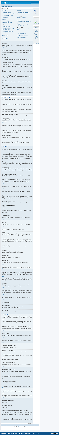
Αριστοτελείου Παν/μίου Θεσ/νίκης (36, 30)
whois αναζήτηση (29, 411)
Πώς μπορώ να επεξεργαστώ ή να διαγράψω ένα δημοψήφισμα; (8, 28)
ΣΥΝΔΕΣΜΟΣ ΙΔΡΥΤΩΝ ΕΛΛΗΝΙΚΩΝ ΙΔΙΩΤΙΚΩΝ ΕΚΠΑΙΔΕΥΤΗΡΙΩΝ (36, 24)
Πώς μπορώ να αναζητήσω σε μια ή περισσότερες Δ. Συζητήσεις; (23, 23)
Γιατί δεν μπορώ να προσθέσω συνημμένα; (6, 29)
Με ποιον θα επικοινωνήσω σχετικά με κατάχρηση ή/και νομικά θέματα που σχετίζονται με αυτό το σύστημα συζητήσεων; (24, 37)
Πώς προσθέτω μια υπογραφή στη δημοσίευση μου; (7, 26)
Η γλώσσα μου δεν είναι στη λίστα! (5, 20)
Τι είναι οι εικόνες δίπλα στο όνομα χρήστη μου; (6, 21)
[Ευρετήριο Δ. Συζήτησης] (4, 2)
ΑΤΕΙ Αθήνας (36, 34)
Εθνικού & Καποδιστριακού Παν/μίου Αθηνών (36, 31)
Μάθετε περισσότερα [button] (36, 433)
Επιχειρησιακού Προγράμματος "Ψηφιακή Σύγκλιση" (36, 38)
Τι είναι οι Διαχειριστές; (19, 10)
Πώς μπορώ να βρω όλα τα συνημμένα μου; (21, 33)
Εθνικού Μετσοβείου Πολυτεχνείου (36, 32)
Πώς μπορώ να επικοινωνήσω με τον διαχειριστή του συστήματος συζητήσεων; (23, 38)
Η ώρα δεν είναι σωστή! (4, 19)
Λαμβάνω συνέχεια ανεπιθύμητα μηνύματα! (21, 17)
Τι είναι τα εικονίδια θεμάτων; (4, 39)
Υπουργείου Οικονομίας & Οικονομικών (36, 43)
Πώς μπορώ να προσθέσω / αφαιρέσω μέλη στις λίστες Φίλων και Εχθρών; (24, 21)
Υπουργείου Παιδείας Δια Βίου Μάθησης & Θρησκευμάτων (36, 42)
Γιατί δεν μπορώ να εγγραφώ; (4, 11)
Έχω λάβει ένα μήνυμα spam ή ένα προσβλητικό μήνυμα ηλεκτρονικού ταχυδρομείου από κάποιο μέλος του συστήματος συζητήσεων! (24, 18)
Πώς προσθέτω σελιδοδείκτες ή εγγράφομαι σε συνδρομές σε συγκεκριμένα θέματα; (24, 29)
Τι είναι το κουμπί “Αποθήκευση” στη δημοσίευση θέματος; (7, 31)
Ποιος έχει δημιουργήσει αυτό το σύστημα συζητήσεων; (22, 35)
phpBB (5, 121)
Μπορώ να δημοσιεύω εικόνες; (5, 36)
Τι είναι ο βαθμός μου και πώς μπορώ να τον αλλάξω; (7, 22)
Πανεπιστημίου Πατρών (36, 33)
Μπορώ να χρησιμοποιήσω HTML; (5, 35)
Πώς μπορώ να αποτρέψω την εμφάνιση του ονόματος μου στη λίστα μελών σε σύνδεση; (9, 18)
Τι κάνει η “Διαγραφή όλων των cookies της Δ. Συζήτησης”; (7, 15)
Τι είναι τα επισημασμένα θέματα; (5, 38)
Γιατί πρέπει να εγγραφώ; (4, 10)
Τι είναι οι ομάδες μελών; (19, 11)
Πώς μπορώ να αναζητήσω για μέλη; (21, 25)
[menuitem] (8, 5)
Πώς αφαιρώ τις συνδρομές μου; (20, 30)
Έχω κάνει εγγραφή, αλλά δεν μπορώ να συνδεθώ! (7, 12)
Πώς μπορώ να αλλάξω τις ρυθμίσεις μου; (6, 17)
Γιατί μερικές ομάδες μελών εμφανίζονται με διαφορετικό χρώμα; (23, 13)
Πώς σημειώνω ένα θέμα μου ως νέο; (5, 32)
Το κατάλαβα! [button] (54, 433)
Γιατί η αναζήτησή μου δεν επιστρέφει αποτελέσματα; (22, 24)
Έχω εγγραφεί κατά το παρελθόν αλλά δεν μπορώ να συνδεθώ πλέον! (8, 13)
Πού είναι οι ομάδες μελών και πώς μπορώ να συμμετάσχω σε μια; (23, 12)
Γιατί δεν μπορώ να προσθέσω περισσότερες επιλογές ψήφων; (8, 27)
